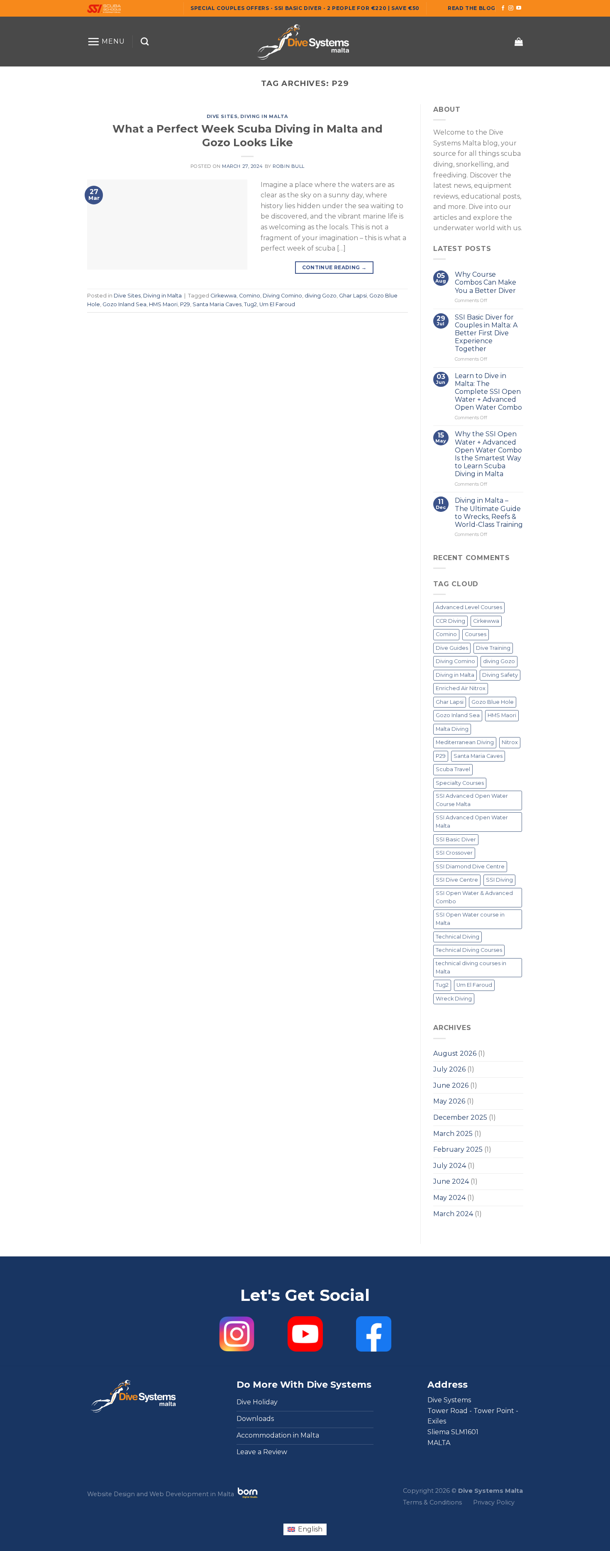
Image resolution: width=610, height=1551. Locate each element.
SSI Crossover (454, 853)
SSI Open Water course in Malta (470, 919)
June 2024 (451, 1182)
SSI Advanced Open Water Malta (472, 821)
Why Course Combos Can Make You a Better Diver (485, 282)
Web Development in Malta (191, 1494)
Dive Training (493, 648)
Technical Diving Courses (469, 950)
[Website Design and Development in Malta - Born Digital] (248, 1498)
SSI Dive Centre (457, 880)
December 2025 (460, 1117)
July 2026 (449, 1069)
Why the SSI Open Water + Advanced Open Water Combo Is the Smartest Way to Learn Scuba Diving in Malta (488, 454)
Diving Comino (282, 296)
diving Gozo (321, 296)
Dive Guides (452, 648)
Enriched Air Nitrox (461, 689)
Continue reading (334, 267)
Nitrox (510, 742)
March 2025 (453, 1134)
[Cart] (519, 41)
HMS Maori (163, 304)
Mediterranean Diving (465, 742)
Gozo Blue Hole (492, 702)
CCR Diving (450, 621)
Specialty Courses (460, 783)
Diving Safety (500, 675)
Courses (475, 635)
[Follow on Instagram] (510, 8)
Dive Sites (222, 116)
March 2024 (453, 1214)
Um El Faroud (277, 304)
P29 (185, 304)
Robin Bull (289, 166)
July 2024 (449, 1166)
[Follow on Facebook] (502, 8)
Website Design (111, 1494)
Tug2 (250, 304)
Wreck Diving (454, 998)
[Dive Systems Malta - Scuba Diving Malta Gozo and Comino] (305, 41)
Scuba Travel (453, 769)
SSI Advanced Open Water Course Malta (472, 800)
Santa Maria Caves (217, 304)
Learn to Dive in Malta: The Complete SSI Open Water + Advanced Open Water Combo (488, 392)
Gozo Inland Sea (124, 304)
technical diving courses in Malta (471, 967)
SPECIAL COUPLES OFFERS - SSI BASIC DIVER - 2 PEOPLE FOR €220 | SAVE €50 (305, 8)
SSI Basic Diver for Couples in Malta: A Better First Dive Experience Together (485, 333)
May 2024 (449, 1198)
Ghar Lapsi (353, 296)
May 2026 (449, 1102)
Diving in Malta (264, 116)
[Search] (145, 41)
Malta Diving (452, 729)
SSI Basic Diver (456, 839)
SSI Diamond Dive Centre (470, 866)
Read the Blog (471, 8)
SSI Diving (499, 880)
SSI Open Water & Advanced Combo (474, 897)
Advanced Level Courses (469, 608)
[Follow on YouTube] (518, 8)
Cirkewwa (223, 296)
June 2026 (450, 1085)
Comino (249, 296)
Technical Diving (457, 937)
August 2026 (454, 1053)
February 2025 (458, 1149)
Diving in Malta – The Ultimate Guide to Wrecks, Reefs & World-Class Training (488, 513)
